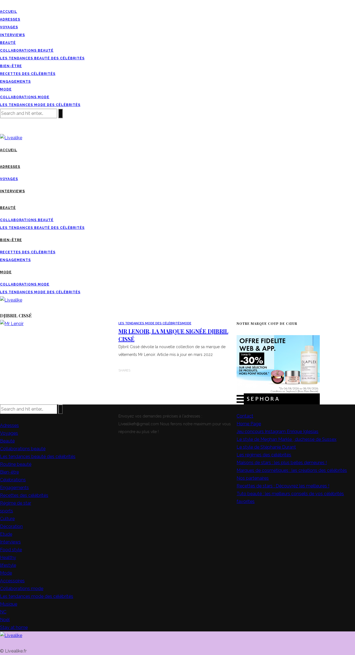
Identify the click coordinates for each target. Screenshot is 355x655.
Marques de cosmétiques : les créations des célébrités (292, 470)
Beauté (8, 43)
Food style (11, 549)
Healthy (8, 557)
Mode (6, 89)
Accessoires (12, 580)
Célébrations (13, 479)
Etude (6, 534)
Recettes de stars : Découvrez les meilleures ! (283, 486)
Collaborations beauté (27, 50)
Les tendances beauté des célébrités (42, 58)
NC (3, 611)
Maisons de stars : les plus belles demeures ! (282, 462)
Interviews (12, 35)
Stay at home (14, 627)
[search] (1, 129)
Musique (8, 604)
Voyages (9, 27)
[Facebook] (1, 3)
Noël (5, 619)
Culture (7, 518)
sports (6, 511)
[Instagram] (15, 3)
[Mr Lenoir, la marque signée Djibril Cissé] (12, 323)
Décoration (11, 526)
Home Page (249, 423)
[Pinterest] (11, 3)
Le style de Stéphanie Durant (266, 447)
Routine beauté (15, 464)
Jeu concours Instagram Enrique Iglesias (277, 431)
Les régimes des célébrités (264, 454)
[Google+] (8, 3)
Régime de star (15, 503)
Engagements (15, 82)
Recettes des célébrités (27, 74)
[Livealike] (11, 635)
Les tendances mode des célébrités (40, 105)
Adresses (10, 19)
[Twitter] (5, 3)
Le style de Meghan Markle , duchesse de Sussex (286, 439)
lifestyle (8, 565)
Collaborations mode (24, 97)
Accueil (8, 12)
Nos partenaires (253, 478)
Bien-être (11, 66)
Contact (245, 416)
